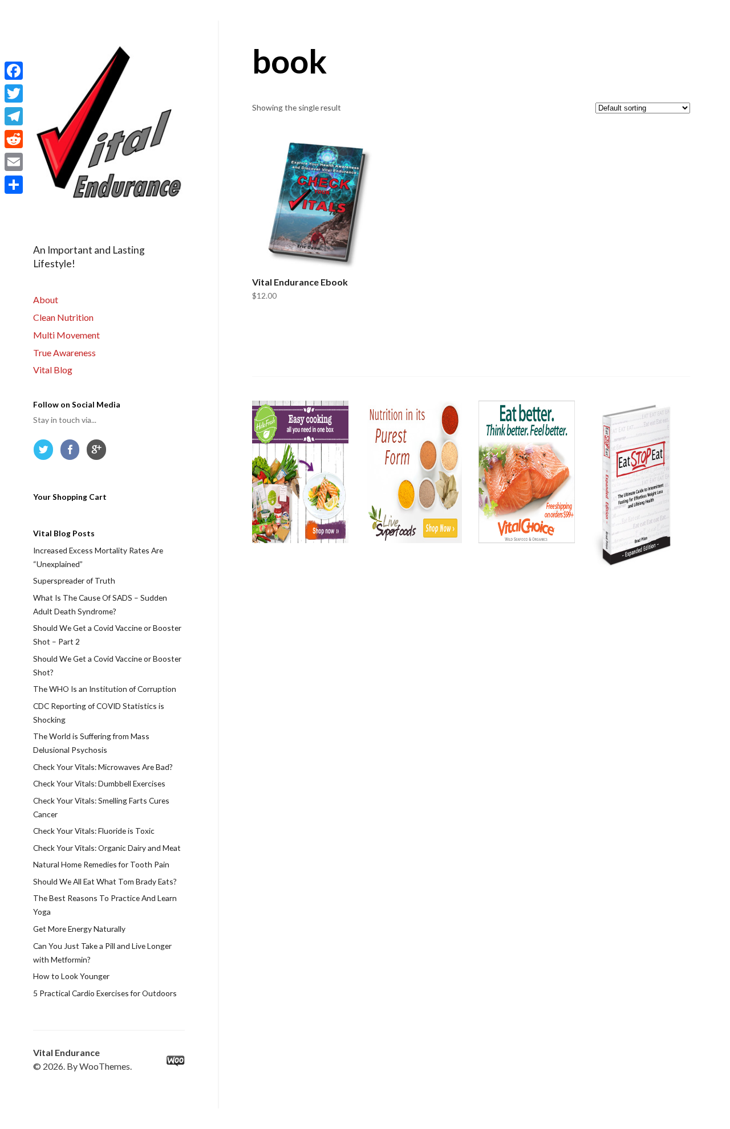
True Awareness (64, 352)
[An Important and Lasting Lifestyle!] (109, 123)
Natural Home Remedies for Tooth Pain (101, 864)
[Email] (13, 161)
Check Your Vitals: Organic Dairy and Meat (107, 848)
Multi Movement (66, 334)
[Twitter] (45, 451)
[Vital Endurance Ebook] (319, 202)
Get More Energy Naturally (79, 929)
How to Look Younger (71, 976)
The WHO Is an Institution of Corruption (104, 689)
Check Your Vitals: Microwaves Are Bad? (103, 767)
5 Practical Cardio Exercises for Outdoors (105, 993)
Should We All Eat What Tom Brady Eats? (105, 881)
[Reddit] (13, 139)
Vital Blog (52, 369)
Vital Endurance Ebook (300, 281)
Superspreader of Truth (74, 580)
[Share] (13, 184)
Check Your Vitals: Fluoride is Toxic (94, 830)
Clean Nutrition (63, 317)
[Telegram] (13, 116)
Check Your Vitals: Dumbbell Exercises (99, 783)
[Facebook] (72, 451)
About (45, 299)
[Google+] (98, 451)
